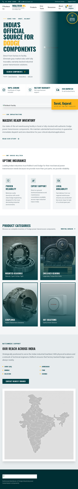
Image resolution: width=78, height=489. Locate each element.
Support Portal (72, 1)
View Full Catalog (68, 229)
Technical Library (59, 1)
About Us (61, 7)
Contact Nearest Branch (16, 381)
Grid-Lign (30, 76)
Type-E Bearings (12, 76)
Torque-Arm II (22, 76)
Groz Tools (42, 7)
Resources (51, 7)
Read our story (11, 139)
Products (33, 7)
